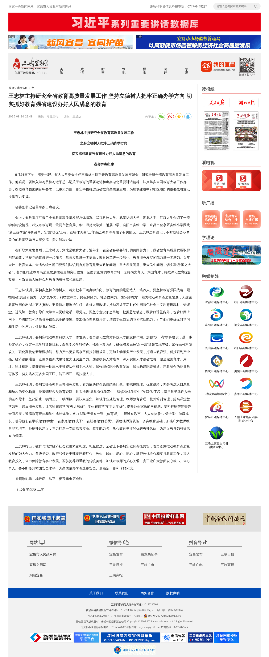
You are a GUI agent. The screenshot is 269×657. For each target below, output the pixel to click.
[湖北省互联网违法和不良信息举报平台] (87, 638)
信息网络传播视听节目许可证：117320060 (109, 610)
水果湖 (21, 88)
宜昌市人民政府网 (42, 554)
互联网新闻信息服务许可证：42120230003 (134, 604)
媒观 (144, 68)
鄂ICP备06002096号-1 (100, 615)
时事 (103, 68)
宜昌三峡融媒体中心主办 (30, 72)
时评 (165, 68)
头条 (61, 68)
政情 (82, 68)
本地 (124, 68)
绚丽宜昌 (36, 575)
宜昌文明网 (37, 564)
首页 (11, 88)
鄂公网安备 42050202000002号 (164, 615)
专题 (186, 68)
